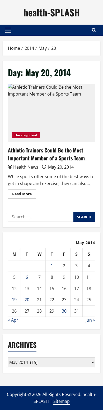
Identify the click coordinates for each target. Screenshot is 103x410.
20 (27, 300)
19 (14, 300)
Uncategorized (26, 135)
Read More (24, 195)
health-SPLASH (52, 12)
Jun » (90, 320)
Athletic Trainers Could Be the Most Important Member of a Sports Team (51, 113)
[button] (8, 30)
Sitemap (61, 401)
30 (64, 311)
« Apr (13, 320)
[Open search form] (94, 30)
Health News (25, 167)
